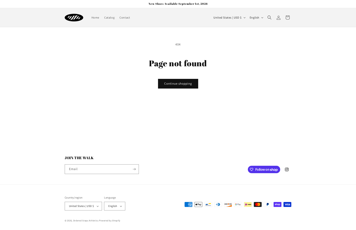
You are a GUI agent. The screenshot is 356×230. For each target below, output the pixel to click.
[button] (269, 17)
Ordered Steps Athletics (86, 220)
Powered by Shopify (109, 220)
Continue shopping (178, 83)
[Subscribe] (134, 169)
